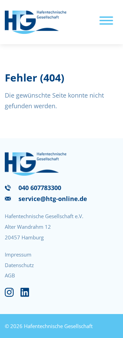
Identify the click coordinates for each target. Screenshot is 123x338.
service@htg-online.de (52, 199)
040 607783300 (39, 188)
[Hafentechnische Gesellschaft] (35, 22)
